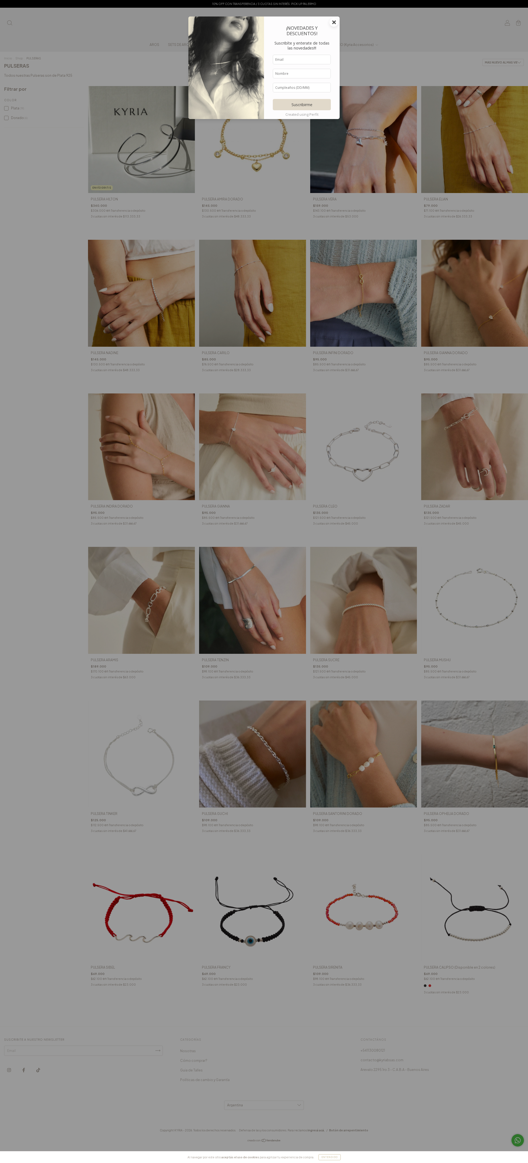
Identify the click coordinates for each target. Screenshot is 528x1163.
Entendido (329, 1157)
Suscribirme (302, 104)
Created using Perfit (301, 114)
